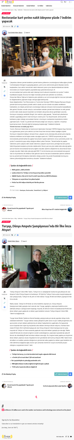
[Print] (17, 26)
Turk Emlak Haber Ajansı (15, 32)
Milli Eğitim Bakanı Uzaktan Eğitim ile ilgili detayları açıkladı (30, 364)
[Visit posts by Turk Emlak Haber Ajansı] (4, 32)
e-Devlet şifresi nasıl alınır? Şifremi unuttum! (26, 357)
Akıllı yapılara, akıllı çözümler (21, 170)
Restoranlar (29, 190)
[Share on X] (12, 26)
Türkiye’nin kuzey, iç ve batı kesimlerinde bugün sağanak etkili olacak (34, 354)
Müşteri (45, 190)
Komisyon (22, 190)
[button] (3, 2)
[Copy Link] (15, 26)
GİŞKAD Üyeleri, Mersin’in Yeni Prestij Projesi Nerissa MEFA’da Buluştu (34, 176)
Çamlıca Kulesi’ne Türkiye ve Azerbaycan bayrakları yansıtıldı (31, 173)
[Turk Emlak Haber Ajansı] (9, 2)
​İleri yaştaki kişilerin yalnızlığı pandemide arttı (26, 360)
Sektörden (6, 13)
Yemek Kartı (37, 190)
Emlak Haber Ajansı (13, 241)
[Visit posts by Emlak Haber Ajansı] (4, 241)
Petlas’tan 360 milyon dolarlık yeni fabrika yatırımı (28, 182)
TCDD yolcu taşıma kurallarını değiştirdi (24, 367)
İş (42, 190)
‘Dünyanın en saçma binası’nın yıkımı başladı (26, 179)
